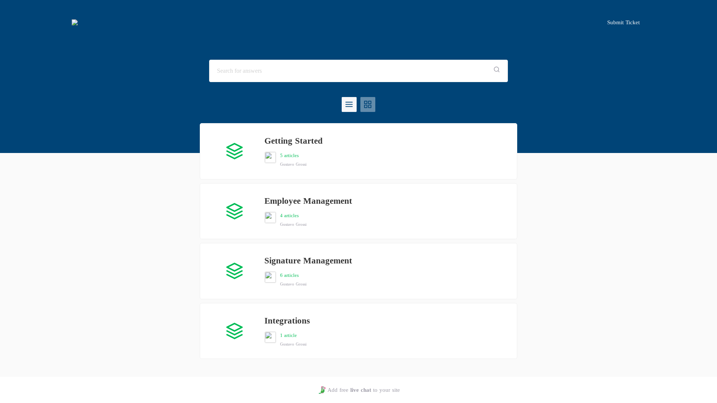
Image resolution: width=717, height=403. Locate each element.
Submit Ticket (623, 22)
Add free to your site (364, 390)
